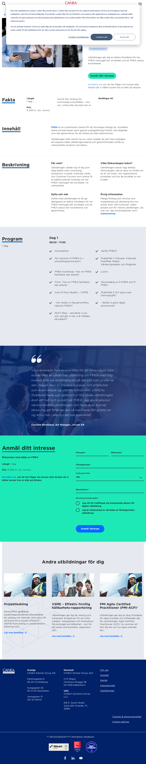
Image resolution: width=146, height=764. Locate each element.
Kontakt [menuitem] (104, 675)
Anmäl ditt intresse (102, 75)
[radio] (110, 505)
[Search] (4, 3)
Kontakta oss (95, 84)
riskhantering (108, 213)
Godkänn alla (101, 37)
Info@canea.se (77, 737)
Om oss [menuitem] (104, 670)
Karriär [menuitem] (104, 680)
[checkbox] (110, 508)
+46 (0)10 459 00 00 (57, 737)
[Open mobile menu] (140, 4)
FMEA (54, 127)
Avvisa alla (124, 37)
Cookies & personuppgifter (126, 716)
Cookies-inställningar (78, 37)
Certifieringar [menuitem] (107, 690)
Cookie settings (120, 722)
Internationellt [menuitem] (107, 685)
